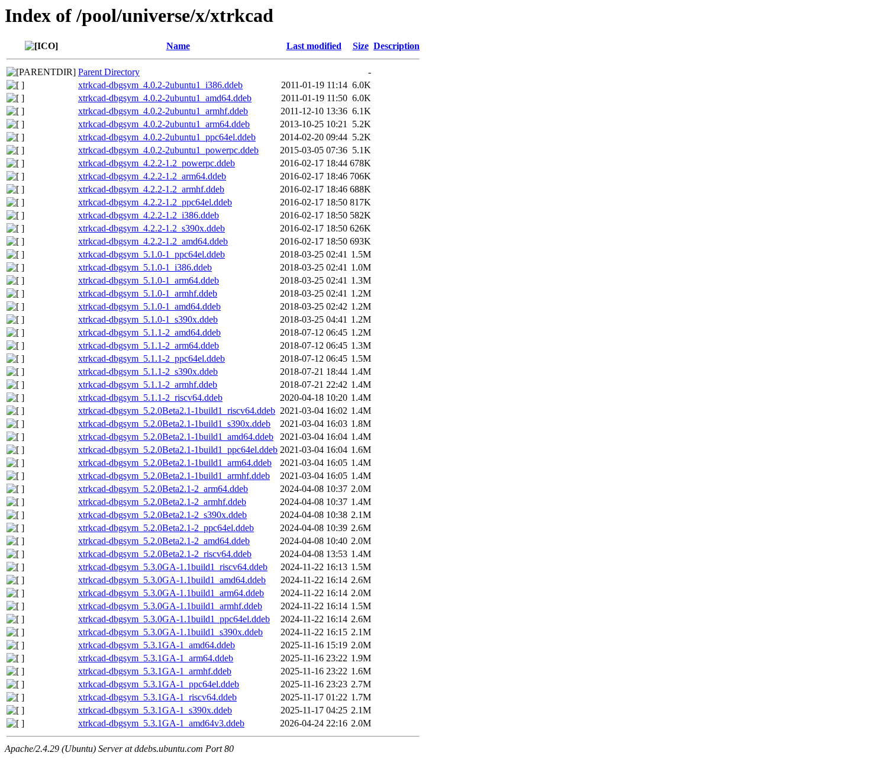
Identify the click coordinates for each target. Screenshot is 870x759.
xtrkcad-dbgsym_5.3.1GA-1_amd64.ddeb (156, 645)
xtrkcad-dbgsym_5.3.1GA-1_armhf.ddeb (154, 671)
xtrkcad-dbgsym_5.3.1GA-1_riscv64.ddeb (157, 697)
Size (361, 46)
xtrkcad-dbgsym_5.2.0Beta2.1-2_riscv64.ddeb (165, 554)
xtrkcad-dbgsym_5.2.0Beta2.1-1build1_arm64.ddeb (175, 463)
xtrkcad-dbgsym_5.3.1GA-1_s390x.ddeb (155, 710)
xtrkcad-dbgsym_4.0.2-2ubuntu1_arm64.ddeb (164, 124)
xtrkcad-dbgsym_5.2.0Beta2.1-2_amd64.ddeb (164, 541)
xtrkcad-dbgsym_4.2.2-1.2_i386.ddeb (148, 215)
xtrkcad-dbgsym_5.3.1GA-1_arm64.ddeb (155, 658)
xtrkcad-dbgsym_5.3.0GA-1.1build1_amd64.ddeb (172, 580)
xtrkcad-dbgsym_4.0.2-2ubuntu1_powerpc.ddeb (168, 150)
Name (178, 46)
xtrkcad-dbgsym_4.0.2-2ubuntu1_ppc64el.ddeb (167, 137)
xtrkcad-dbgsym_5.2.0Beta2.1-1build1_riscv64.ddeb (176, 411)
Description (396, 46)
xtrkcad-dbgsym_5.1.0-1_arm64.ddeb (148, 280)
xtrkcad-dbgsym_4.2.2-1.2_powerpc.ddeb (156, 163)
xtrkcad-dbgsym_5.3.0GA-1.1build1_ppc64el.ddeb (174, 619)
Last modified (313, 46)
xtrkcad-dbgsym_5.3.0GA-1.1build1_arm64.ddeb (171, 593)
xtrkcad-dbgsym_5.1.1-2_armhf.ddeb (147, 384)
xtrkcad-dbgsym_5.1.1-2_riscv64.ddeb (150, 398)
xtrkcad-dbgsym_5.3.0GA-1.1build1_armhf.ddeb (170, 606)
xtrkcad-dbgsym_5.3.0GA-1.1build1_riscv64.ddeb (173, 567)
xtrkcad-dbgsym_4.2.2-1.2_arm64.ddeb (152, 176)
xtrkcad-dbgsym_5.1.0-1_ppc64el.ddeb (151, 254)
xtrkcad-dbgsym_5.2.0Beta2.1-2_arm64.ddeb (163, 489)
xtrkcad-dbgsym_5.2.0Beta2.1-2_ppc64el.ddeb (166, 528)
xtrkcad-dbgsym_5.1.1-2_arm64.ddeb (148, 345)
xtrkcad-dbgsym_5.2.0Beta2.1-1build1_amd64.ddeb (175, 437)
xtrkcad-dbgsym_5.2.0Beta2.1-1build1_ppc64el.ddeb (178, 450)
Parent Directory (109, 72)
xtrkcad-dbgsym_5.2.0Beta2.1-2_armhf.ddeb (162, 502)
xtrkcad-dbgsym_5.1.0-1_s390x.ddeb (148, 319)
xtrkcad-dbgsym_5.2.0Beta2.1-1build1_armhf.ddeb (174, 476)
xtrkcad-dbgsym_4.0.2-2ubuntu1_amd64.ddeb (165, 98)
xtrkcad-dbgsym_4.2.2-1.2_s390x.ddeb (151, 228)
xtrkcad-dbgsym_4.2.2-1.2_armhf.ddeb (151, 189)
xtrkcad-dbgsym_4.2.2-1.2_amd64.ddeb (153, 241)
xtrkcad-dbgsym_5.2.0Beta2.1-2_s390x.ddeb (162, 515)
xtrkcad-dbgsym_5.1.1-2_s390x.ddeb (148, 371)
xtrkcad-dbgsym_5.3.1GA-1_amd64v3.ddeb (161, 723)
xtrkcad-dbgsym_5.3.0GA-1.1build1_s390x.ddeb (170, 632)
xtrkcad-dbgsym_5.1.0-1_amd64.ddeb (149, 306)
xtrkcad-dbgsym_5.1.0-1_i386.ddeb (145, 267)
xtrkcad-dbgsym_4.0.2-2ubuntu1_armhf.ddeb (163, 111)
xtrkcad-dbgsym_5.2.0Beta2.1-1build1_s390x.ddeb (174, 424)
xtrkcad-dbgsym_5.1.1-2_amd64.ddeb (149, 332)
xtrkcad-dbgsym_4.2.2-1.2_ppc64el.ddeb (155, 202)
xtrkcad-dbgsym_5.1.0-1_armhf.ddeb (147, 293)
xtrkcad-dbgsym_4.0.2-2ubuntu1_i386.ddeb (160, 85)
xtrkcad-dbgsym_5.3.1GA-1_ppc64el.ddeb (158, 684)
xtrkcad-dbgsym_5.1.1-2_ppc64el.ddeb (151, 358)
